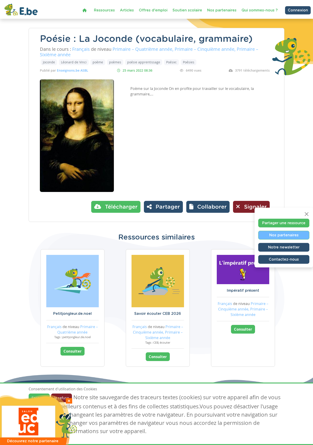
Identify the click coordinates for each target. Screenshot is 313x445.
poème (98, 62)
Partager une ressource (283, 223)
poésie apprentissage (143, 62)
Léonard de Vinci (74, 62)
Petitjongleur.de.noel (72, 314)
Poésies (188, 62)
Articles (127, 10)
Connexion (298, 10)
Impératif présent (243, 290)
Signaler (254, 207)
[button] (208, 207)
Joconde (49, 62)
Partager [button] (167, 207)
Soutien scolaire (187, 10)
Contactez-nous (284, 259)
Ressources (104, 10)
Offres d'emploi (153, 10)
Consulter (72, 351)
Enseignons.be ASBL (72, 70)
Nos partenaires (221, 10)
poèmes (115, 62)
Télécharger (120, 207)
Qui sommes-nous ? (260, 10)
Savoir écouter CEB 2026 (157, 314)
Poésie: (171, 62)
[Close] (306, 214)
